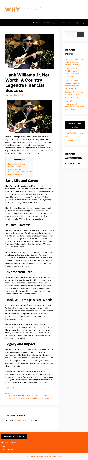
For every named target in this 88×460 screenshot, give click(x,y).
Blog (76, 23)
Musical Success (14, 166)
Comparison (65, 23)
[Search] (80, 34)
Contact (68, 136)
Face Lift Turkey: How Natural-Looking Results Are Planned (74, 62)
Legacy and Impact (15, 174)
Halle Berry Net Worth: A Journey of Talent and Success (27, 396)
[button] (83, 22)
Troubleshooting (48, 23)
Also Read (9, 388)
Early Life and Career (16, 164)
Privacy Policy (70, 140)
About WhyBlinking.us (74, 133)
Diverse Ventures (14, 169)
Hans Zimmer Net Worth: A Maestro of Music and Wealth (28, 398)
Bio (9, 393)
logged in (20, 420)
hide (23, 160)
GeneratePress (56, 456)
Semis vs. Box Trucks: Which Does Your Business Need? (74, 95)
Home (35, 23)
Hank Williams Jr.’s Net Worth (19, 172)
